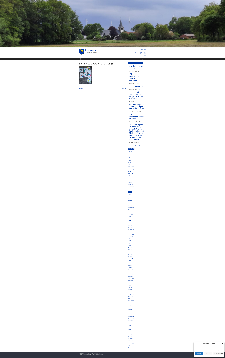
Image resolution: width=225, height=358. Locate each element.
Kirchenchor (130, 180)
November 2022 (131, 274)
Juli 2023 (129, 260)
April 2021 (130, 309)
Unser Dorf (91, 59)
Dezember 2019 (131, 338)
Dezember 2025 (131, 207)
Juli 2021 (129, 303)
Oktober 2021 (130, 298)
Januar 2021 (130, 314)
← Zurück (81, 88)
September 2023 (131, 256)
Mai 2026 (129, 198)
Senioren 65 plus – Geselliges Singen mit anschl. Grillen (136, 106)
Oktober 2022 (130, 276)
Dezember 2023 (131, 251)
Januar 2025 (130, 227)
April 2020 (130, 331)
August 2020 (130, 323)
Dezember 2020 (131, 316)
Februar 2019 (130, 347)
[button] (222, 343)
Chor (129, 155)
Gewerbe (125, 59)
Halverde (91, 50)
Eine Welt (129, 162)
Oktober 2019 (130, 342)
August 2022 (130, 280)
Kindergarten (130, 178)
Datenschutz (210, 355)
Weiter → (123, 88)
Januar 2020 (130, 336)
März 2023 (130, 267)
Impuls (129, 175)
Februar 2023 (130, 269)
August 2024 (130, 236)
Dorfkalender (138, 59)
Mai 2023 (129, 263)
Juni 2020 (129, 327)
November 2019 (131, 340)
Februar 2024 (130, 247)
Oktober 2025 (130, 211)
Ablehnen (208, 353)
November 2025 (131, 209)
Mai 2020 (129, 329)
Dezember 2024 (131, 229)
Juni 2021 (129, 305)
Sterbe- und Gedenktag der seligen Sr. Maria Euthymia (136, 95)
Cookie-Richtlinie (204, 355)
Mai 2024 (129, 242)
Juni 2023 (129, 262)
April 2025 (130, 222)
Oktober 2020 (130, 320)
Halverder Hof (130, 173)
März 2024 (130, 245)
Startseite (84, 59)
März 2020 (130, 332)
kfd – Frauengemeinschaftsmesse (136, 116)
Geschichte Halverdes (132, 169)
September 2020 (131, 322)
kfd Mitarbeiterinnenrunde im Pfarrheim (136, 77)
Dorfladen (130, 160)
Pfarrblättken (130, 184)
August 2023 (130, 258)
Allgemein (130, 151)
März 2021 (130, 311)
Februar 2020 (130, 334)
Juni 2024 (129, 240)
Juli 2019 (129, 345)
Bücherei (129, 153)
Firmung (129, 168)
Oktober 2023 (130, 254)
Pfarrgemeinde (99, 59)
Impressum (214, 355)
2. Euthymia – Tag (136, 86)
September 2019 (131, 343)
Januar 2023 (130, 271)
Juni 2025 (129, 218)
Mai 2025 (129, 220)
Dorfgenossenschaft (116, 59)
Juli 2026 (129, 194)
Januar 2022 (130, 292)
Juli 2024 (129, 238)
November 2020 (131, 318)
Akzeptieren (199, 353)
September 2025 (131, 212)
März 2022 (130, 289)
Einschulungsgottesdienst (136, 67)
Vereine (131, 59)
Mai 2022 (129, 285)
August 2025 (130, 214)
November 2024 (131, 231)
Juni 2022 (129, 283)
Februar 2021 (130, 312)
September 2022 (131, 278)
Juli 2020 (129, 325)
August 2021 (130, 302)
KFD (128, 177)
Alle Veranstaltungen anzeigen (134, 145)
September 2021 (131, 300)
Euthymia (107, 59)
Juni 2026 (129, 196)
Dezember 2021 (131, 294)
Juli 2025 (129, 216)
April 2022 (130, 287)
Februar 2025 (130, 225)
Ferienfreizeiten (131, 166)
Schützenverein (131, 188)
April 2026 (130, 200)
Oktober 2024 (130, 232)
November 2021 (131, 296)
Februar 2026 (130, 203)
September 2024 (131, 234)
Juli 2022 (129, 282)
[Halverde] (80, 59)
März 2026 (130, 202)
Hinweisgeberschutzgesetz (140, 52)
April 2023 (130, 265)
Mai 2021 (129, 307)
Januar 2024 (130, 249)
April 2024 (130, 243)
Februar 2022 (130, 291)
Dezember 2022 (131, 272)
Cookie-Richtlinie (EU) (141, 54)
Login (144, 55)
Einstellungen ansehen (218, 353)
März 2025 (130, 223)
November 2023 (131, 252)
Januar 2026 (130, 205)
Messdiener (130, 182)
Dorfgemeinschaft (131, 157)
